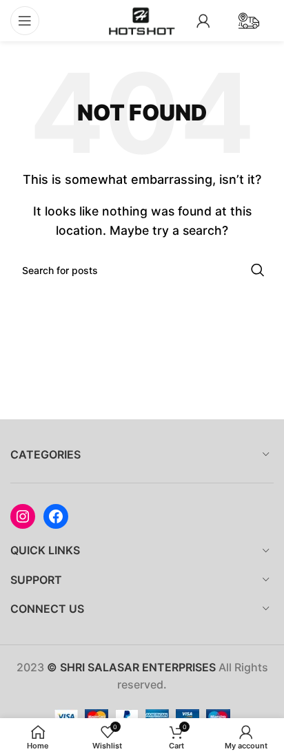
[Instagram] (22, 516)
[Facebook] (55, 516)
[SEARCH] (258, 270)
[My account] (203, 20)
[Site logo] (142, 19)
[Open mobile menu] (24, 20)
